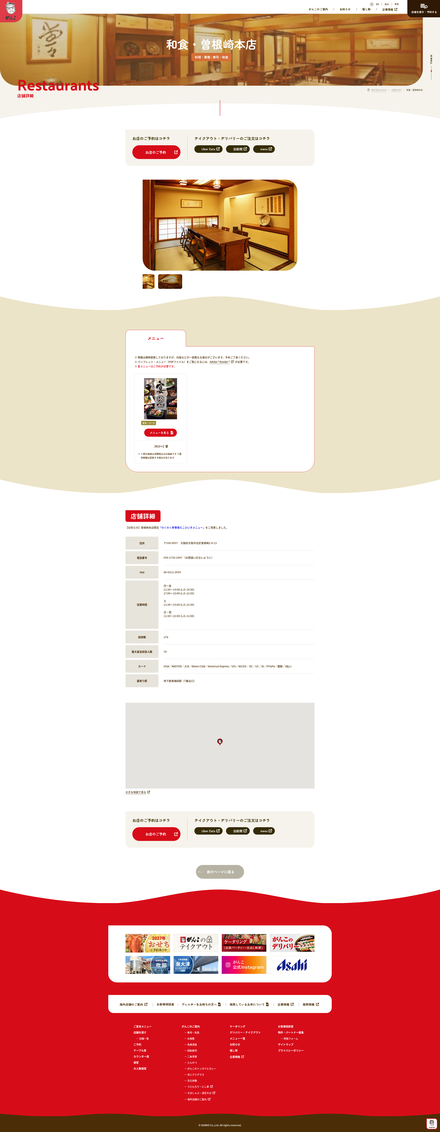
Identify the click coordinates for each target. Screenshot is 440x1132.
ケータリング (237, 1026)
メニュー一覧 (237, 1038)
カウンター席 (141, 1056)
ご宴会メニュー (143, 1026)
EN (377, 4)
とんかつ (192, 1062)
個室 (136, 1062)
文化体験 (192, 1080)
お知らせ (345, 9)
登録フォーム (291, 1038)
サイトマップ (285, 1044)
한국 (387, 4)
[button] (220, 742)
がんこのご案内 (318, 9)
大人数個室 (140, 1068)
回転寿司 (192, 1050)
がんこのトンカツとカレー (201, 1068)
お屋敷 (191, 1038)
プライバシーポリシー (291, 1050)
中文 (397, 4)
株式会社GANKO (379, 90)
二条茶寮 (192, 1056)
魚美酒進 (192, 1044)
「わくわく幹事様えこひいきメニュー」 (182, 527)
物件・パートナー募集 (291, 1032)
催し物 (366, 9)
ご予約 (137, 1044)
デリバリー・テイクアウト (245, 1032)
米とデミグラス (195, 1074)
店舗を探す (396, 90)
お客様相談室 (165, 1004)
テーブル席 (140, 1050)
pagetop (432, 1127)
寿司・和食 (193, 1032)
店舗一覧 (144, 1038)
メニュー (155, 338)
